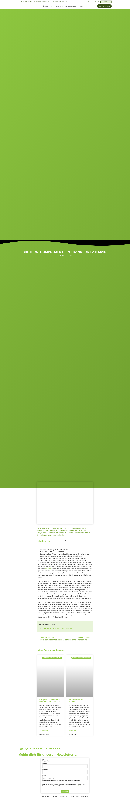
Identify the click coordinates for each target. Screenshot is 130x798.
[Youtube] (98, 1)
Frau (45, 761)
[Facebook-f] (95, 1)
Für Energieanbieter (70, 6)
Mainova (48, 569)
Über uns (45, 6)
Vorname (44, 763)
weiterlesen (43, 730)
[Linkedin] (88, 1)
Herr (49, 761)
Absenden (65, 791)
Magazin (81, 6)
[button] (65, 540)
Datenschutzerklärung (78, 785)
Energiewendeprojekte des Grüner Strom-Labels (58, 628)
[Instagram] (92, 1)
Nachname (45, 769)
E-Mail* (44, 775)
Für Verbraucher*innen (57, 6)
